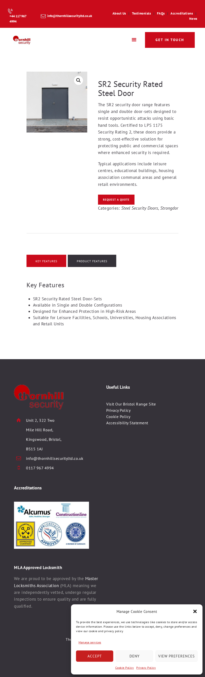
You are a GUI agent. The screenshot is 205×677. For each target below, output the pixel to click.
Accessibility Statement (127, 422)
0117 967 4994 (40, 467)
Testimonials (141, 13)
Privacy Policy (146, 667)
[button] (195, 611)
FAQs (161, 13)
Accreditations (181, 13)
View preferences (176, 656)
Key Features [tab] (46, 261)
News (193, 19)
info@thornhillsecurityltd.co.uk (55, 458)
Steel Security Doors (139, 208)
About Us (119, 13)
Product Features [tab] (92, 261)
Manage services (89, 642)
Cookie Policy (124, 667)
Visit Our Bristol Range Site (131, 404)
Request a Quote (116, 199)
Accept (95, 656)
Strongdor (169, 208)
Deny (135, 656)
